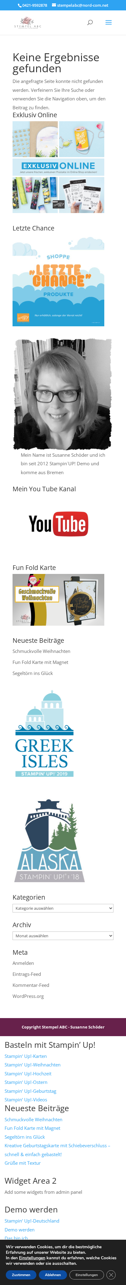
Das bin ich (16, 1238)
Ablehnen (53, 1274)
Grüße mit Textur (23, 1163)
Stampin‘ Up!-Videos (26, 1099)
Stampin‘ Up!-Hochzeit (28, 1073)
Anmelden (23, 963)
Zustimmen (21, 1274)
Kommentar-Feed (31, 985)
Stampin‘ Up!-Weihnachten (33, 1065)
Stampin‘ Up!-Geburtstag (30, 1091)
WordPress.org (28, 996)
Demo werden (20, 1230)
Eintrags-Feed (27, 974)
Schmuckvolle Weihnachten (41, 651)
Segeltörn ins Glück (33, 673)
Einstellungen (32, 1258)
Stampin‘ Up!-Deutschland (32, 1221)
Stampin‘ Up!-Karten (26, 1056)
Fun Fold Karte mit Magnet (40, 662)
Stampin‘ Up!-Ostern (26, 1082)
